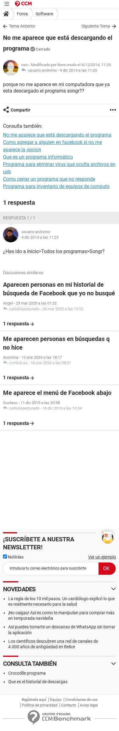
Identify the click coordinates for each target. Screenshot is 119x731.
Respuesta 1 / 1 (19, 217)
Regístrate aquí (34, 700)
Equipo (56, 700)
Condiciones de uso (81, 700)
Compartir (20, 110)
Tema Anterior (22, 26)
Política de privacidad (39, 705)
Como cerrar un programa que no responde (49, 179)
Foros (22, 13)
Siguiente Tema (95, 26)
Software (44, 13)
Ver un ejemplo (102, 557)
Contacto (68, 705)
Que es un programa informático (38, 157)
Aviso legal (89, 705)
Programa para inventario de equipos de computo (56, 186)
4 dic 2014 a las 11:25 (78, 70)
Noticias (15, 557)
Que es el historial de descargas (37, 681)
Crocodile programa (27, 673)
